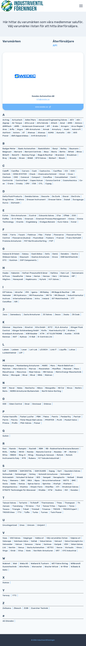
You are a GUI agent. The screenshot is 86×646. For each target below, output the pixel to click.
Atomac (42, 132)
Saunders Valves (72, 471)
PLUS (59, 420)
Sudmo (58, 490)
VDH (66, 544)
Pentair (77, 416)
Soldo (13, 483)
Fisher (48, 235)
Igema (34, 292)
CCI (66, 171)
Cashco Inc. (45, 171)
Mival (25, 375)
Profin (15, 423)
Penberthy (66, 416)
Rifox (5, 455)
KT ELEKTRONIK (55, 333)
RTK (24, 458)
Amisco (78, 123)
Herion (37, 276)
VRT (58, 550)
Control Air (8, 180)
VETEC (50, 547)
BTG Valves (41, 158)
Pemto (55, 416)
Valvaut (58, 541)
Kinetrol (29, 327)
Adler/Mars (30, 120)
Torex (71, 506)
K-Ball (33, 337)
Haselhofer (18, 276)
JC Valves (47, 314)
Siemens (14, 480)
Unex (22, 525)
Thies (59, 503)
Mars (52, 365)
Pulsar (37, 423)
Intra (37, 298)
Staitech (67, 483)
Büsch (62, 158)
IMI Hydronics (20, 295)
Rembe (30, 452)
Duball (67, 199)
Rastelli (33, 448)
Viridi (13, 550)
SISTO (66, 480)
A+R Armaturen (38, 136)
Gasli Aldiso (37, 254)
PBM (38, 416)
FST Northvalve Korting (35, 241)
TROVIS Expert (70, 509)
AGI (78, 120)
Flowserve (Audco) (21, 238)
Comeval (25, 177)
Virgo (5, 550)
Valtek (34, 541)
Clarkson (7, 177)
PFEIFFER (50, 420)
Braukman (72, 155)
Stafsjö (57, 483)
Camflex (15, 171)
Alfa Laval (30, 123)
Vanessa (29, 544)
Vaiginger (28, 538)
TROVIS (57, 509)
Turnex (44, 512)
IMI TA (49, 295)
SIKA (29, 480)
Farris (13, 235)
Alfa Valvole (43, 123)
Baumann (74, 148)
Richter (73, 452)
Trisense (46, 509)
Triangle (16, 509)
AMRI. (17, 126)
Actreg (6, 120)
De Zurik (56, 196)
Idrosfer (19, 292)
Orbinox (47, 404)
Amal (62, 123)
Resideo (58, 452)
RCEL (5, 452)
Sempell (47, 477)
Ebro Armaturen (19, 215)
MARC (45, 365)
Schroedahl (8, 477)
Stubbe (42, 490)
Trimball (35, 509)
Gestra (74, 254)
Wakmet (7, 563)
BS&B (30, 158)
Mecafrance (8, 372)
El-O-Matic (17, 219)
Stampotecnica (10, 487)
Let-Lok (34, 349)
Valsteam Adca (21, 541)
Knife (44, 330)
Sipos (37, 480)
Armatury (57, 129)
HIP (73, 276)
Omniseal (36, 404)
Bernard (18, 151)
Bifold (71, 151)
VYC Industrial (69, 550)
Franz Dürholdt (73, 238)
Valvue (18, 544)
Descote (45, 196)
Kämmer (7, 327)
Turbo (35, 512)
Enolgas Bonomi (47, 222)
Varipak (58, 544)
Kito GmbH (40, 327)
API (48, 126)
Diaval (66, 196)
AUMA (51, 132)
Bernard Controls (33, 151)
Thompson (70, 503)
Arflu (12, 129)
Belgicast (7, 151)
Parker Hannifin (10, 416)
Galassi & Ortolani (11, 254)
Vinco (79, 547)
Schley (32, 474)
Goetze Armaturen (40, 257)
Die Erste (75, 196)
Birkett (6, 155)
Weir (15, 563)
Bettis (63, 151)
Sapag (52, 471)
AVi (69, 132)
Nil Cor (61, 388)
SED (38, 477)
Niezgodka (50, 388)
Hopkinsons (31, 279)
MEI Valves (48, 372)
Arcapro (65, 126)
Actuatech (17, 120)
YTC (14, 595)
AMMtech (7, 126)
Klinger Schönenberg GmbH (25, 330)
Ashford (7, 132)
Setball (70, 477)
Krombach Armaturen (13, 333)
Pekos (46, 416)
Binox (79, 151)
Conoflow (48, 177)
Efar (59, 215)
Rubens (32, 458)
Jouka (66, 314)
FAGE (5, 235)
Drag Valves (8, 199)
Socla (5, 483)
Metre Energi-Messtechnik (68, 372)
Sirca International (51, 480)
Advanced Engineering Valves (53, 120)
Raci (5, 448)
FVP (51, 241)
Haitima (54, 273)
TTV (19, 512)
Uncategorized (10, 525)
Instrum (7, 298)
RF (65, 452)
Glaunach (24, 257)
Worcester (37, 566)
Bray (5, 158)
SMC (74, 480)
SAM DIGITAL (26, 471)
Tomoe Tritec (49, 506)
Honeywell (18, 279)
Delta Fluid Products (13, 196)
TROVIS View (9, 512)
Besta (54, 151)
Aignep (6, 123)
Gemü (55, 254)
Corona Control (53, 180)
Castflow (57, 171)
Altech (54, 123)
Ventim (12, 547)
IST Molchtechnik (60, 298)
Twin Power (56, 512)
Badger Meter (9, 148)
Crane (11, 183)
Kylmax (23, 337)
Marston (7, 368)
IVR (15, 301)
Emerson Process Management (51, 219)
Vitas (21, 550)
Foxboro (50, 238)
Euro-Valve (63, 222)
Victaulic (69, 547)
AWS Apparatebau (20, 136)
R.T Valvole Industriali (48, 458)
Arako (56, 126)
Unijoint (41, 525)
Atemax (32, 132)
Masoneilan (44, 368)
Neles (20, 388)
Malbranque (8, 365)
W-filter (65, 566)
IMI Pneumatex (36, 295)
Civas (70, 174)
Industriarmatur (75, 295)
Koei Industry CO (57, 330)
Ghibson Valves (10, 257)
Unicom (31, 525)
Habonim (15, 273)
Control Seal (22, 180)
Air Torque (17, 123)
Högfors (7, 279)
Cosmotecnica (70, 180)
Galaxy (25, 254)
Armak (46, 129)
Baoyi (55, 148)
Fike (40, 235)
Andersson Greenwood (33, 126)
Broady (13, 158)
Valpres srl (75, 538)
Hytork (42, 279)
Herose (46, 276)
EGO (74, 215)
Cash (34, 171)
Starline (24, 487)
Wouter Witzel (52, 566)
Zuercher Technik (39, 608)
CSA (34, 183)
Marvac (32, 368)
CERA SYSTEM (20, 174)
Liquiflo (63, 349)
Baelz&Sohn (44, 148)
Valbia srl (39, 538)
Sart (59, 471)
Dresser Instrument (36, 199)
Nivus (70, 388)
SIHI (23, 480)
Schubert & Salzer (25, 477)
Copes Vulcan (36, 180)
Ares (5, 129)
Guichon (13, 260)
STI (58, 487)
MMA (40, 375)
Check (32, 174)
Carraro (26, 171)
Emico (71, 219)
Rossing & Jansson (45, 455)
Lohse (72, 349)
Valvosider (8, 544)
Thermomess (47, 503)
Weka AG (24, 563)
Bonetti (16, 155)
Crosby (19, 183)
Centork (7, 174)
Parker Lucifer (27, 416)
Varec (38, 544)
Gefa (47, 254)
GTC (5, 260)
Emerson (29, 219)
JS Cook (75, 314)
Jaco (5, 314)
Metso (6, 375)
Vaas (5, 538)
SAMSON (13, 471)
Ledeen (15, 349)
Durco (6, 203)
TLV (38, 506)
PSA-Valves (26, 423)
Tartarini (23, 503)
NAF (5, 388)
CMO (16, 177)
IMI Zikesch (60, 295)
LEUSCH (44, 349)
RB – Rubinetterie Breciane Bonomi (62, 448)
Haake (6, 273)
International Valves (23, 298)
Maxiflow (56, 368)
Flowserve (59, 235)
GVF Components (28, 260)
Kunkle (68, 333)
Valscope (7, 541)
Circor (62, 174)
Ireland (46, 298)
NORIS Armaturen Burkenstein (25, 391)
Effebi (67, 215)
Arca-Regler (77, 126)
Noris (5, 391)
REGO (22, 452)
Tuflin (27, 512)
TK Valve (29, 506)
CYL (41, 183)
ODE (5, 404)
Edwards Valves (46, 215)
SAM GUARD (40, 471)
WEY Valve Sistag (60, 563)
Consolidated (61, 177)
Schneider (65, 474)
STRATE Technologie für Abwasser (19, 490)
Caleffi (6, 171)
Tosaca (6, 509)
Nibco (40, 388)
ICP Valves (8, 292)
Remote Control (44, 452)
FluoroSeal (38, 238)
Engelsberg (31, 222)
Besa (46, 151)
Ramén (12, 448)
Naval (12, 388)
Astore (16, 132)
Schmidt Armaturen (48, 474)
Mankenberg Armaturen (28, 365)
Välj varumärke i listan (57, 538)
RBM (41, 448)
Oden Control (15, 404)
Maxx (76, 368)
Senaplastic (59, 477)
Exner (74, 222)
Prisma (6, 423)
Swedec (74, 490)
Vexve (59, 547)
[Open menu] (82, 6)
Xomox (6, 582)
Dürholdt (15, 203)
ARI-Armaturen (33, 129)
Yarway (6, 595)
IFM (27, 292)
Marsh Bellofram (65, 365)
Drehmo (20, 199)
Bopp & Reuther (45, 155)
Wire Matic (24, 566)
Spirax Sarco (34, 483)
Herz (54, 276)
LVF (21, 353)
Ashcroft (76, 129)
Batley (64, 148)
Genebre (65, 254)
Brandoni (60, 155)
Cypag (48, 183)
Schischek (8, 474)
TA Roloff (34, 503)
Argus (20, 129)
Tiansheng (17, 506)
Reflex (13, 452)
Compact (36, 177)
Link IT (53, 349)
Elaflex (6, 219)
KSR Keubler (32, 333)
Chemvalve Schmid (47, 174)
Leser (24, 349)
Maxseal (68, 368)
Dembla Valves (32, 196)
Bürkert (53, 158)
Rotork (60, 455)
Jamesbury (15, 314)
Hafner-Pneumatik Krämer (35, 273)
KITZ (50, 327)
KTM (42, 333)
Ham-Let (65, 273)
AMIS (70, 123)
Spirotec (46, 483)
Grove (55, 257)
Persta (14, 420)
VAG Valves (15, 538)
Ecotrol (33, 215)
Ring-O (22, 455)
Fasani (22, 235)
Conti (73, 177)
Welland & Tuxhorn (40, 563)
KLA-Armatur (61, 327)
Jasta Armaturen (31, 314)
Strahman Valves (70, 487)
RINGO (13, 455)
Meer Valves (35, 372)
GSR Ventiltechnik (69, 257)
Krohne (71, 330)
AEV (72, 120)
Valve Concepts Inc (74, 541)
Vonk (28, 550)
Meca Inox (22, 372)
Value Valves (46, 541)
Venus (21, 547)
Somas (22, 483)
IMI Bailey (44, 292)
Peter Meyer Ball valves (31, 420)
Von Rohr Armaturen (43, 550)
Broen (22, 158)
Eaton (6, 215)
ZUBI (26, 608)
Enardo (20, 222)
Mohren (48, 375)
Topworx (62, 506)
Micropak (15, 375)
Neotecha (30, 388)
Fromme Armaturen (12, 241)
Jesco (58, 314)
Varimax (48, 544)
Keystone (18, 327)
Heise (29, 276)
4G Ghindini (8, 621)
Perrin (6, 420)
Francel (60, 238)
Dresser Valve (55, 199)
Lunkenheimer (10, 353)
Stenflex (49, 487)
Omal (27, 404)
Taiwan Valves (9, 503)
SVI (66, 490)
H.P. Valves (54, 279)
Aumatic (60, 132)
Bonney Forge (29, 155)
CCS (73, 171)
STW (50, 490)
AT (23, 132)
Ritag (31, 455)
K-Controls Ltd (45, 337)
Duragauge (78, 199)
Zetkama (7, 608)
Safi (5, 471)
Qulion (6, 436)
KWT (15, 337)
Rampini (23, 448)
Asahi (67, 129)
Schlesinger (21, 474)
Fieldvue (32, 235)
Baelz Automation (27, 148)
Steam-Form (36, 487)
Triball (26, 509)
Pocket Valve (71, 420)
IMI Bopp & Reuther (61, 292)
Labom (6, 349)
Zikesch (18, 608)
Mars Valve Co (20, 368)
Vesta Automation (36, 547)
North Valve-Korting (51, 391)
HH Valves (64, 276)
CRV (27, 183)
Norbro (78, 388)
